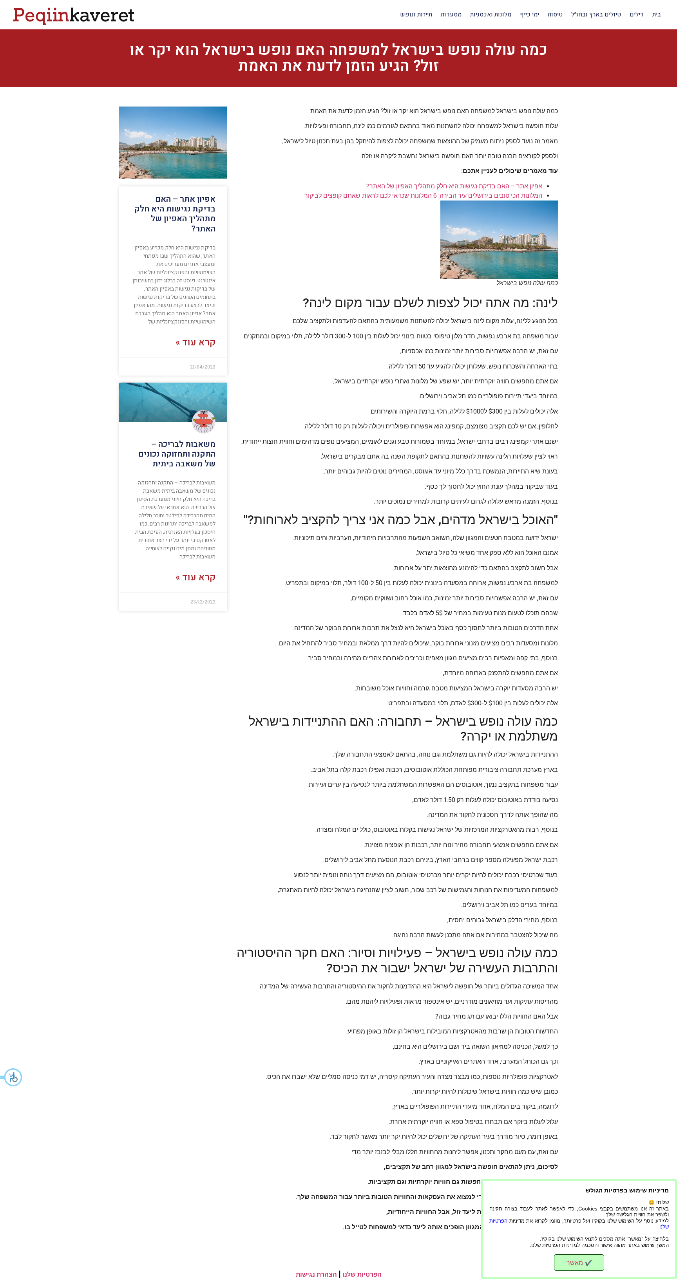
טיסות (555, 14)
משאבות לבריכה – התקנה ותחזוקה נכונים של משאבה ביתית (176, 454)
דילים (637, 14)
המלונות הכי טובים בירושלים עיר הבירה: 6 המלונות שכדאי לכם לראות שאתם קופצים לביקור (423, 195)
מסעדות (451, 14)
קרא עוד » (195, 342)
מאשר (579, 1262)
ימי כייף (529, 14)
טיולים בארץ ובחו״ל (596, 14)
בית (656, 14)
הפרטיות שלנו (362, 1274)
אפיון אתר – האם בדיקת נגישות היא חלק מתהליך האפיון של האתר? (454, 186)
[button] (12, 1077)
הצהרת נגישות (316, 1274)
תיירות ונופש (416, 14)
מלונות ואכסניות (490, 14)
